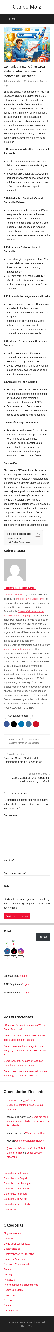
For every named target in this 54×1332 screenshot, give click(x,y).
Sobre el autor (14, 538)
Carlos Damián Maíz (14, 594)
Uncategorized (11, 1310)
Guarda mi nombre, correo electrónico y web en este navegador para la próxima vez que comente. (27, 903)
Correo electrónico (15, 873)
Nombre (9, 860)
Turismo (8, 1305)
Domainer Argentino (14, 1259)
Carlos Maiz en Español (16, 1173)
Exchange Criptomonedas (17, 1264)
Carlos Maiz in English (16, 1178)
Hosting (8, 1274)
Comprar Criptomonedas (17, 1243)
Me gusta (22, 976)
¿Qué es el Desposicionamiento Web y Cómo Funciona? (25, 1105)
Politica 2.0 (9, 1279)
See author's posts (18, 716)
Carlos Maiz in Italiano (15, 1193)
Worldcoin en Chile (35, 1133)
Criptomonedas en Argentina (19, 1254)
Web (6, 886)
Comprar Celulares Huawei (29, 1141)
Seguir (25, 984)
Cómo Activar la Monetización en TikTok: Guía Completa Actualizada (28, 1121)
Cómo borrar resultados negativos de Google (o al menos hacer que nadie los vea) (25, 1050)
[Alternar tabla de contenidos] (36, 534)
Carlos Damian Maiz (21, 542)
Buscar (7, 930)
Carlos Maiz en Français (17, 1188)
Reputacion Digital (13, 1290)
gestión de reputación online (19, 649)
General (8, 1269)
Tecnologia (9, 1295)
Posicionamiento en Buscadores (23, 739)
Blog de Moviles (12, 1233)
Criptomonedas (12, 1249)
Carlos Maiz (27, 7)
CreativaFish (10, 1209)
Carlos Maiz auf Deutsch (17, 1204)
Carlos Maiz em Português (18, 1183)
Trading (8, 1300)
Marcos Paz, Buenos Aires (30, 599)
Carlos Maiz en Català (15, 1199)
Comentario (11, 815)
